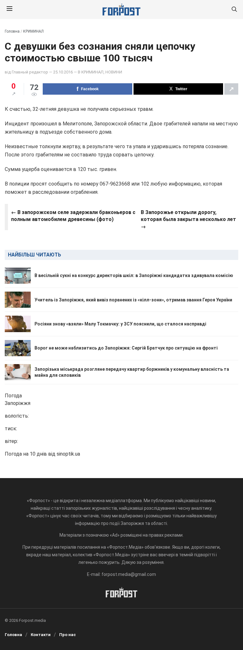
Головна (12, 31)
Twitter (181, 89)
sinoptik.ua (68, 454)
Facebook (90, 89)
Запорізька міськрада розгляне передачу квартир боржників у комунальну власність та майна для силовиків (131, 372)
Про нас (67, 634)
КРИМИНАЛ (33, 31)
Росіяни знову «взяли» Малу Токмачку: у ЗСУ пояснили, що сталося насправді (120, 323)
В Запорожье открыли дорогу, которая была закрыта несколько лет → (188, 219)
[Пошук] (234, 9)
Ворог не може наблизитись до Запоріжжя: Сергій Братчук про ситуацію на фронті (126, 347)
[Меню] (9, 9)
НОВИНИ (113, 72)
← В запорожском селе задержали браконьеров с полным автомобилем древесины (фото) (73, 215)
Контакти (41, 634)
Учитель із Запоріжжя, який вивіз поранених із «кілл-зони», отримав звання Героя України (133, 299)
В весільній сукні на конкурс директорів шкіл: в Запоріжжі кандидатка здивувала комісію (133, 275)
